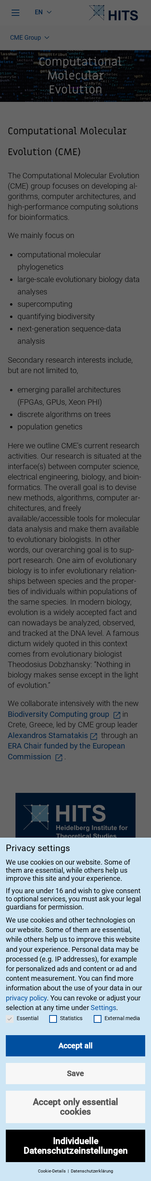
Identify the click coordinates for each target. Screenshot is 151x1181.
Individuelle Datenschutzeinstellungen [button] (76, 1146)
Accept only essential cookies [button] (75, 1107)
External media (122, 1018)
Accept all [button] (75, 1045)
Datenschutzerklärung (92, 1171)
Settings (103, 1008)
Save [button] (75, 1073)
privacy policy (26, 998)
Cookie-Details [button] (52, 1171)
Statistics (71, 1018)
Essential (27, 1018)
